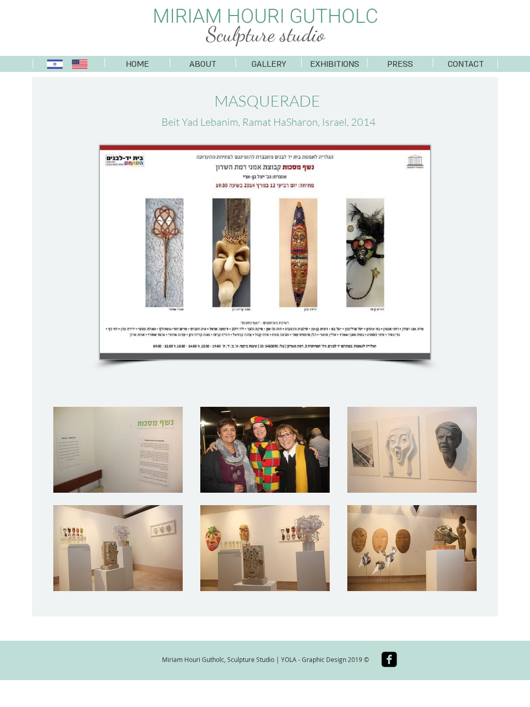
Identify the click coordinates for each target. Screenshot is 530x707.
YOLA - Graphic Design (313, 659)
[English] (79, 64)
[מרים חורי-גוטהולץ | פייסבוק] (389, 659)
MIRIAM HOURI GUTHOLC (265, 16)
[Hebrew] (55, 64)
